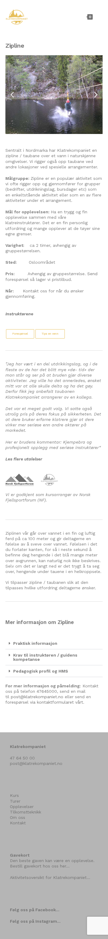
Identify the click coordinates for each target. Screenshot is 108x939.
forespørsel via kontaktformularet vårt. (44, 702)
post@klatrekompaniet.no (37, 696)
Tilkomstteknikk (25, 812)
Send (92, 273)
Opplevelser (22, 806)
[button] (12, 94)
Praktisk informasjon (35, 643)
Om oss (17, 817)
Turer (15, 801)
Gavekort (19, 855)
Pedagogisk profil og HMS (40, 671)
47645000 (47, 691)
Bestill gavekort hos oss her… (40, 866)
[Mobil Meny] (98, 16)
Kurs (14, 795)
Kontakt (18, 822)
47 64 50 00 (22, 758)
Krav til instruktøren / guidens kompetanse (45, 657)
